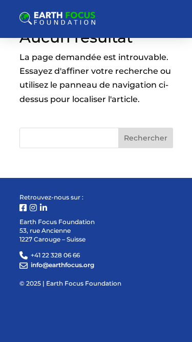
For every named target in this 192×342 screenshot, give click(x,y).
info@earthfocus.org (62, 265)
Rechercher (145, 138)
